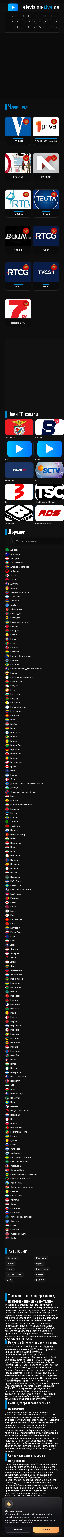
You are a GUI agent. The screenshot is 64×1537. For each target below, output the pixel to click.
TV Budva (18, 213)
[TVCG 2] (46, 236)
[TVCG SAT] (18, 272)
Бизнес (39, 1274)
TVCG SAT (18, 286)
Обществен (12, 1258)
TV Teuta (46, 213)
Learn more (26, 1522)
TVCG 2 (46, 250)
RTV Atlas (18, 177)
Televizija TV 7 (18, 323)
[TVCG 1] (46, 272)
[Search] (10, 541)
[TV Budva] (18, 199)
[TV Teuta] (46, 199)
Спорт (10, 1269)
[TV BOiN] (18, 236)
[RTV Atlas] (18, 163)
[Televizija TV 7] (18, 309)
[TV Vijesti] (18, 126)
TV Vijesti (18, 140)
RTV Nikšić (46, 177)
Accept (46, 1529)
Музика (40, 1263)
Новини (10, 1263)
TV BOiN (18, 250)
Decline (18, 1529)
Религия (40, 1280)
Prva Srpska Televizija (46, 140)
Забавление (42, 1269)
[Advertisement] (32, 67)
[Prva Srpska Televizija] (46, 126)
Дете (9, 1280)
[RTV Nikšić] (46, 163)
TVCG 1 (46, 286)
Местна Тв (41, 1258)
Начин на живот (15, 1274)
